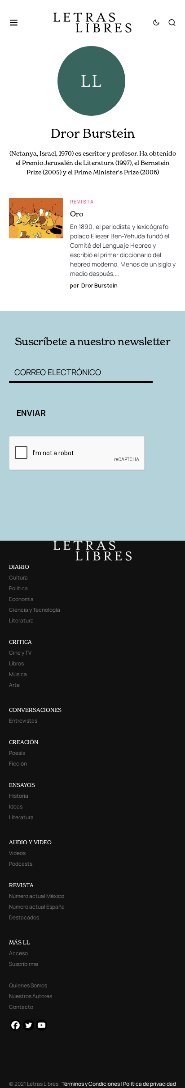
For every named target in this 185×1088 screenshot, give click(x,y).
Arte (14, 685)
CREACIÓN (23, 742)
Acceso (18, 953)
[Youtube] (41, 1025)
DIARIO (19, 566)
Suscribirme (23, 964)
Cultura (18, 577)
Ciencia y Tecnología (34, 610)
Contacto (21, 1007)
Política (18, 588)
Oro (77, 213)
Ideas (15, 806)
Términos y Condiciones (91, 1084)
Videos (17, 853)
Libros (16, 663)
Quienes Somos (28, 985)
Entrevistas (23, 720)
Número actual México (36, 896)
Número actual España (37, 906)
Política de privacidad (149, 1084)
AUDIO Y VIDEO (30, 842)
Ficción (18, 763)
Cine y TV (20, 652)
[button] (18, 22)
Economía (21, 599)
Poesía (17, 753)
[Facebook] (15, 1025)
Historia (18, 796)
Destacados (24, 917)
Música (18, 674)
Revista (82, 201)
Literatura (21, 620)
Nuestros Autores (30, 996)
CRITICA (20, 642)
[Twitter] (28, 1025)
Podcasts (20, 864)
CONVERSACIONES (35, 710)
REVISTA (21, 885)
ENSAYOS (22, 785)
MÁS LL (19, 942)
